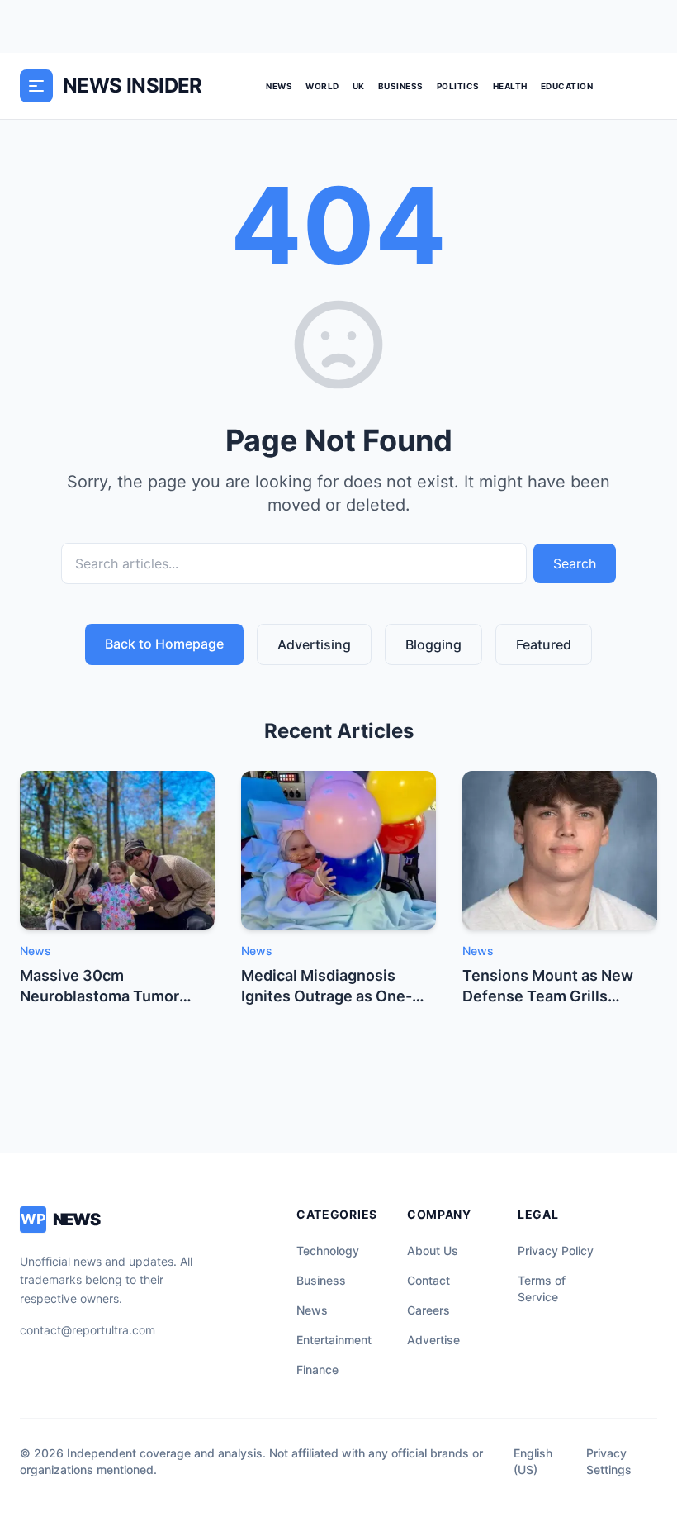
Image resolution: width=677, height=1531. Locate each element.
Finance (317, 1369)
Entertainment (334, 1340)
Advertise (433, 1340)
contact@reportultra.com (87, 1330)
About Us (432, 1250)
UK (359, 86)
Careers (428, 1310)
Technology (327, 1250)
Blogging (433, 644)
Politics (458, 86)
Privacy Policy (556, 1250)
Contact (428, 1280)
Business (401, 86)
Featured (543, 644)
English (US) (533, 1461)
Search (574, 563)
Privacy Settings (609, 1461)
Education (567, 86)
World (322, 86)
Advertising (314, 644)
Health (510, 86)
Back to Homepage (164, 643)
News (279, 86)
